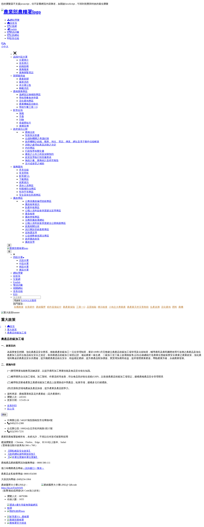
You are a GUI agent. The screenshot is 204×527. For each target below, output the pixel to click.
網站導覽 (14, 20)
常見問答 (24, 173)
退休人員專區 (26, 185)
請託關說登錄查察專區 (37, 229)
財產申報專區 (32, 207)
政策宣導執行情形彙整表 (38, 157)
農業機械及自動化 (28, 104)
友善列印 (12, 405)
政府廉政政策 (32, 239)
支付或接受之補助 (34, 163)
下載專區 (24, 179)
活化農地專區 (26, 101)
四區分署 (18, 257)
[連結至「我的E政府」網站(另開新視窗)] (16, 511)
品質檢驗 (91, 307)
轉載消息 (24, 88)
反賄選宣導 (31, 232)
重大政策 (12, 329)
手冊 (21, 116)
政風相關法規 (32, 226)
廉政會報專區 (32, 217)
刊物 (21, 119)
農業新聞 (24, 79)
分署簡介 (24, 60)
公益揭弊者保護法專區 (37, 235)
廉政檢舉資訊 (32, 204)
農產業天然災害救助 (138, 307)
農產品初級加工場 (16, 332)
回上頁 (10, 408)
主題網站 (14, 35)
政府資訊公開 (20, 129)
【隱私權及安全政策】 (19, 451)
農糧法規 (30, 132)
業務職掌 (24, 69)
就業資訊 (24, 182)
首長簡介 (24, 63)
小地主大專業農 (117, 307)
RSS (15, 294)
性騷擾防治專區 (27, 188)
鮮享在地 (18, 110)
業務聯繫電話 (26, 72)
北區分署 (24, 260)
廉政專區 (18, 198)
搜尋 (18, 300)
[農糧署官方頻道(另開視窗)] (16, 523)
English (13, 29)
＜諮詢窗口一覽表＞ (33, 468)
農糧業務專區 (20, 91)
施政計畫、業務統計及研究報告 (42, 160)
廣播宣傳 (24, 126)
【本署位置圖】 (22, 457)
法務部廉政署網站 (34, 220)
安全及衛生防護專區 (30, 195)
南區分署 (24, 266)
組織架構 (24, 66)
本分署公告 (25, 85)
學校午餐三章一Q (28, 107)
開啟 (4, 414)
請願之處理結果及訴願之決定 (40, 144)
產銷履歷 (41, 307)
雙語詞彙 (14, 32)
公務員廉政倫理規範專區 (38, 201)
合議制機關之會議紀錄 (37, 138)
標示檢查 (102, 307)
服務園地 (18, 166)
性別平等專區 (26, 192)
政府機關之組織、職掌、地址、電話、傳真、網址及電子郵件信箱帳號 (62, 141)
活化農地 (166, 307)
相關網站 (18, 288)
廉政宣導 (30, 242)
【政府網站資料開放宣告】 (21, 454)
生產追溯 (155, 307)
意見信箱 (24, 170)
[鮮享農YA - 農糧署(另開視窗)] (18, 516)
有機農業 (18, 307)
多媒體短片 (25, 122)
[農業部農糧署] (21, 11)
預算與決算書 (32, 135)
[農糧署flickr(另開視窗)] (15, 519)
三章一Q (80, 307)
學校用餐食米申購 (28, 97)
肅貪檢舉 (30, 213)
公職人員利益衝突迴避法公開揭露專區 (45, 223)
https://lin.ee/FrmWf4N (12, 488)
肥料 (174, 307)
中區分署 (24, 263)
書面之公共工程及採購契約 (39, 154)
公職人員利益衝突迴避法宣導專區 (43, 210)
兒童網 (13, 26)
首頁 (12, 326)
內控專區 (30, 148)
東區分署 (24, 270)
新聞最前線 (19, 75)
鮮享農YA (24, 176)
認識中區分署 (20, 57)
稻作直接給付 (54, 307)
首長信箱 (14, 38)
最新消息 (24, 82)
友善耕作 (29, 307)
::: (2, 414)
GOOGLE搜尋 (28, 300)
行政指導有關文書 (34, 151)
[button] (108, 64)
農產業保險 (69, 307)
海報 (21, 113)
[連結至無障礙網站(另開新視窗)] (23, 508)
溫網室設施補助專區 (30, 94)
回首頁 (13, 23)
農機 (180, 307)
